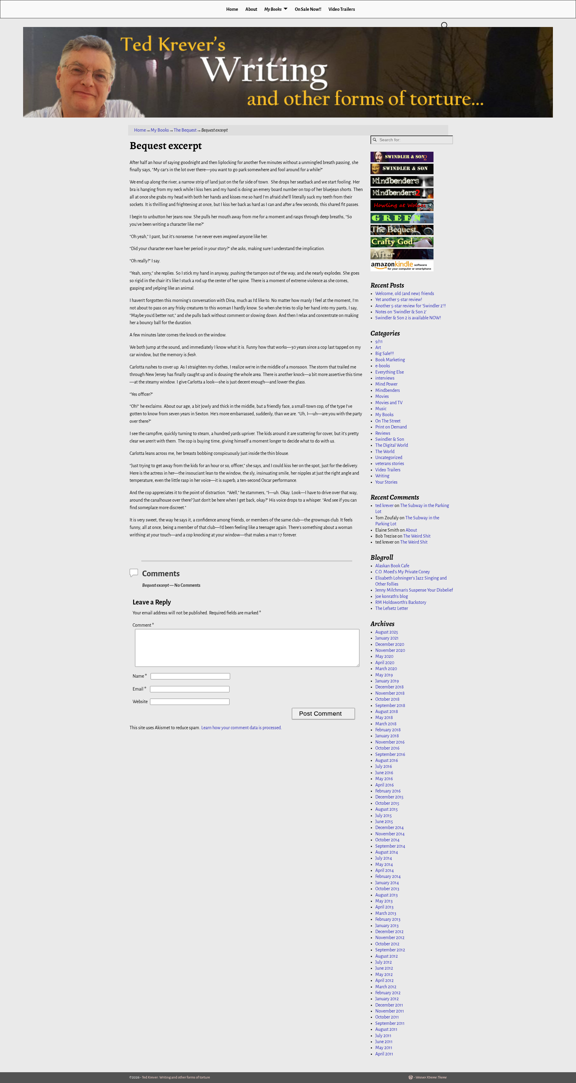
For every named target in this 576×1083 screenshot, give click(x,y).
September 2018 (390, 705)
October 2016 (387, 748)
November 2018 (390, 693)
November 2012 (389, 937)
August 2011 (386, 1029)
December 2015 (389, 797)
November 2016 (390, 742)
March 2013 (385, 913)
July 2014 (383, 858)
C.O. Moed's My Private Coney (402, 571)
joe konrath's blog (391, 596)
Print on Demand (391, 427)
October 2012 (387, 943)
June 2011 (384, 1041)
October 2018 (387, 699)
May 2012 (384, 974)
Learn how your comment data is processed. (241, 727)
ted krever (384, 505)
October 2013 (387, 888)
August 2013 (386, 895)
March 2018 (386, 723)
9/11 (379, 341)
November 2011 (389, 1011)
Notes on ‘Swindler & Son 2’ (401, 311)
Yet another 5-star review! (398, 299)
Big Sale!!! (384, 353)
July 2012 (383, 962)
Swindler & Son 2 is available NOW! (408, 317)
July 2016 (383, 766)
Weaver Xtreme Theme (431, 1077)
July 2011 (383, 1035)
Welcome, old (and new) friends (404, 293)
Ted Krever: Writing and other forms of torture (176, 1077)
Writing (382, 475)
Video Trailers (341, 9)
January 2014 (387, 882)
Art (378, 347)
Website (140, 701)
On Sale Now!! (308, 9)
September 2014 (390, 846)
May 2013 (384, 901)
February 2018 (388, 729)
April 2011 (384, 1054)
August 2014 (386, 852)
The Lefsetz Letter (391, 608)
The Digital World (391, 445)
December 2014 (389, 827)
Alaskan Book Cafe (392, 565)
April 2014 (384, 870)
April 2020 (384, 662)
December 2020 (389, 644)
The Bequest (185, 130)
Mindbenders (387, 390)
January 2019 (387, 681)
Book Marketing (390, 359)
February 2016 (388, 791)
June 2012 (384, 968)
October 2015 (387, 803)
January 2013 (387, 925)
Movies (382, 396)
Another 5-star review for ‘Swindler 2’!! (410, 305)
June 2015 (384, 821)
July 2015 (383, 815)
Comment (143, 625)
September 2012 (390, 949)
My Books (273, 9)
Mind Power (386, 384)
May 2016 (384, 778)
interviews (384, 378)
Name (140, 676)
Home (232, 9)
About (251, 9)
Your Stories (386, 482)
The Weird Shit (416, 536)
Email (139, 689)
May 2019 (384, 675)
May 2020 (384, 656)
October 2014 (387, 839)
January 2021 (387, 638)
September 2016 (390, 754)
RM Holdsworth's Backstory (400, 602)
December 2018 (389, 687)
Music (380, 408)
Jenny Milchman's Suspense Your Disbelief (414, 590)
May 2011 (383, 1047)
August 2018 (386, 711)
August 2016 (386, 760)
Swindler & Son (389, 439)
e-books (382, 365)
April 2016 (384, 785)
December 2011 (389, 1005)
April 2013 (384, 907)
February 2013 (387, 919)
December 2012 (389, 931)
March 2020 (386, 668)
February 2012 (387, 992)
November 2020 (390, 650)
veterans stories (389, 463)
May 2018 (384, 717)
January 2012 (387, 998)
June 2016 (384, 772)
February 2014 (388, 876)
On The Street (387, 421)
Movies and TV (389, 402)
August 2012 (386, 956)
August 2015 (386, 809)
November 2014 (390, 833)
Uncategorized (388, 457)
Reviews (382, 433)
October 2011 (387, 1017)
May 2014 (384, 864)
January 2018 (387, 735)
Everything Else (389, 372)
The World (384, 451)
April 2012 (384, 980)
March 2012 (385, 986)
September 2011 (390, 1023)
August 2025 (386, 632)
